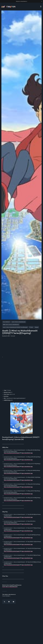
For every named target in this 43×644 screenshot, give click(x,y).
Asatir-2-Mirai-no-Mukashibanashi (18, 321)
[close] (42, 1)
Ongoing (36, 327)
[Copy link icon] (13, 601)
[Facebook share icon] (9, 601)
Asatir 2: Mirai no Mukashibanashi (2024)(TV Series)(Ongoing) (15, 327)
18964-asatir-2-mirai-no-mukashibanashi (11, 324)
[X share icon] (4, 601)
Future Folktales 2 (6, 321)
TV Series (31, 327)
